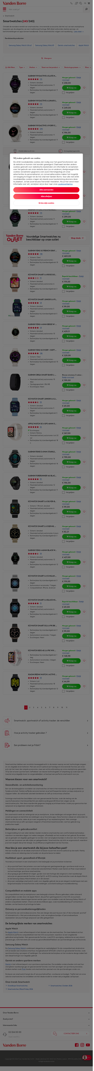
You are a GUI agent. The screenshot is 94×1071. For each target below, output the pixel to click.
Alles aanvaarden (46, 190)
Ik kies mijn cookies (46, 203)
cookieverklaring (65, 184)
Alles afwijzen (46, 196)
